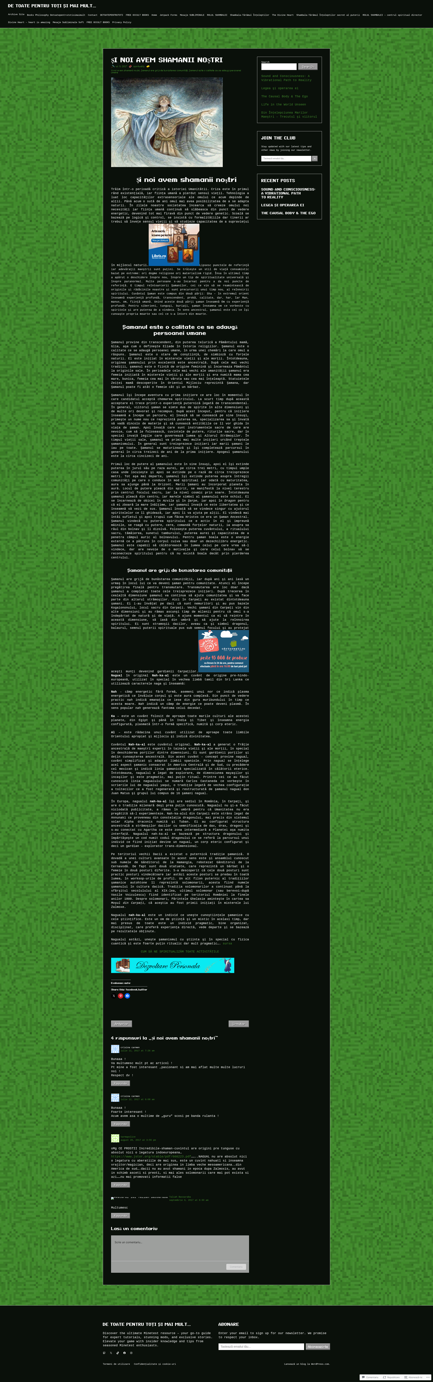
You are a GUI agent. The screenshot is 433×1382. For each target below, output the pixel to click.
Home (154, 15)
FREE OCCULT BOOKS (137, 15)
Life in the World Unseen (283, 104)
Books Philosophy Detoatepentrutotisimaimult (56, 15)
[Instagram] (131, 1353)
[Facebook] (124, 1353)
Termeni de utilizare (116, 1364)
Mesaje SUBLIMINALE (192, 15)
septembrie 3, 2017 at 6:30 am (188, 1200)
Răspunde (120, 1083)
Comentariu (236, 1266)
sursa (226, 943)
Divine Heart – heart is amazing (29, 22)
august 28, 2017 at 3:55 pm (138, 1139)
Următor (238, 1024)
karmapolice (128, 1136)
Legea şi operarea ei (280, 88)
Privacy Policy (121, 22)
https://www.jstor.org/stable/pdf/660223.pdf (151, 1156)
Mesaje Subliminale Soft (68, 22)
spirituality (139, 66)
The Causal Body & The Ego (284, 96)
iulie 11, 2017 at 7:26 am (137, 1050)
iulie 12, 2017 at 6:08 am (137, 1099)
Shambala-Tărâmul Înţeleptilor (249, 15)
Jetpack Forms (168, 15)
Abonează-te (318, 1346)
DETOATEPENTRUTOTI (111, 15)
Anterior (121, 1024)
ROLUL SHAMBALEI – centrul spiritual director (392, 15)
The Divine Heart (283, 15)
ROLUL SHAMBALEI (217, 15)
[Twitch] (104, 1353)
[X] (111, 1353)
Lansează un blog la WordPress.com (306, 1364)
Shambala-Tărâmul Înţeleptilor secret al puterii (328, 15)
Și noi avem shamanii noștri (125, 70)
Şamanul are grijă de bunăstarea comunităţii (164, 70)
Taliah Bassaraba (180, 1196)
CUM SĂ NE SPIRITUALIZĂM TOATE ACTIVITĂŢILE (180, 951)
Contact (92, 15)
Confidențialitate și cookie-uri (155, 1364)
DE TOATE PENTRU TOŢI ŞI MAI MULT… (52, 6)
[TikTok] (117, 1353)
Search (265, 62)
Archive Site (16, 14)
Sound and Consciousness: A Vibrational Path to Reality (288, 193)
